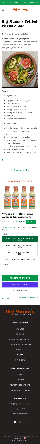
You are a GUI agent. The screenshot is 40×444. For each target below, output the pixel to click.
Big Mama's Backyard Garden (19, 436)
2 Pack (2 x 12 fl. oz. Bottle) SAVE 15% (19, 259)
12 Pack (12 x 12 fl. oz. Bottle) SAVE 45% (20, 253)
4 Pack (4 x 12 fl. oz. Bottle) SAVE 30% (19, 239)
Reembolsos (20, 380)
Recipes (20, 355)
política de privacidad (20, 385)
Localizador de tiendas (20, 344)
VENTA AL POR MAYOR (20, 413)
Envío (19, 375)
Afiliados (20, 329)
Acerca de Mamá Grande (20, 339)
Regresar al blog (21, 170)
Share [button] (7, 299)
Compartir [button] (8, 160)
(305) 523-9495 (20, 409)
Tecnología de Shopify (20, 440)
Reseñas (20, 350)
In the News (20, 360)
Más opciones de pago (20, 290)
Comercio (20, 334)
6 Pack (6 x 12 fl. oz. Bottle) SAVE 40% (19, 246)
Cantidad (5, 264)
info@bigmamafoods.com (20, 404)
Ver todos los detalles (27, 297)
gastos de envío (11, 227)
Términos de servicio (20, 390)
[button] (3, 9)
